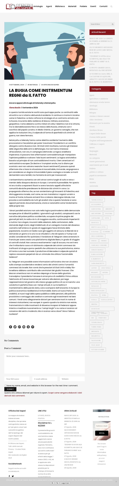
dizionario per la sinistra (99, 123)
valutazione (96, 340)
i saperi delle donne (97, 133)
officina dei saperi (98, 281)
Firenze (104, 241)
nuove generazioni (97, 161)
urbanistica (95, 336)
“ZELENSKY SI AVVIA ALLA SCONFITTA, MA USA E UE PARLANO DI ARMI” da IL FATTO (73, 448)
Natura (105, 272)
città (107, 218)
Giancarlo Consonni (99, 245)
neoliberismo (96, 277)
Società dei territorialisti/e (97, 309)
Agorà (91, 95)
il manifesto (96, 259)
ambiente (108, 209)
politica (94, 295)
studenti (104, 313)
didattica (95, 222)
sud (92, 318)
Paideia (92, 168)
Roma (91, 179)
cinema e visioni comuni (99, 116)
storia (93, 313)
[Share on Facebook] (10, 327)
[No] (116, 481)
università (93, 186)
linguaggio (93, 151)
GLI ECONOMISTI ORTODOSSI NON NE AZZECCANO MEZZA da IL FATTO (100, 50)
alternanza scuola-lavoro (99, 102)
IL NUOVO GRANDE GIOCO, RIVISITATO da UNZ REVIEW (72, 462)
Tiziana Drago (96, 322)
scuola (94, 300)
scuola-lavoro (106, 300)
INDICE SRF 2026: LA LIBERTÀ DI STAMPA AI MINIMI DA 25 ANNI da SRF (101, 41)
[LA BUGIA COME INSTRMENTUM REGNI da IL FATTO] (44, 51)
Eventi (92, 126)
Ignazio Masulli (97, 250)
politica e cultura (96, 172)
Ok (52, 483)
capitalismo (95, 218)
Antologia (93, 106)
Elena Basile (15, 107)
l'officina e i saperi (96, 144)
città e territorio (95, 120)
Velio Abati (95, 345)
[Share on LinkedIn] (23, 327)
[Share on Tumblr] (28, 327)
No (57, 483)
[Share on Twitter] (15, 327)
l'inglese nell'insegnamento (100, 140)
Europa (94, 241)
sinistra (92, 182)
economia (106, 231)
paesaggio (95, 286)
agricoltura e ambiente (98, 99)
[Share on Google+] (19, 327)
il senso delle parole (97, 137)
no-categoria (94, 158)
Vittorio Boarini (97, 349)
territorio (102, 318)
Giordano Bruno (96, 130)
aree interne (96, 213)
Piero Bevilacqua (97, 290)
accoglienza (96, 204)
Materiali (34, 85)
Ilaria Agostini (97, 254)
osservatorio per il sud (98, 165)
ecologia (94, 231)
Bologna (92, 113)
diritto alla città (98, 227)
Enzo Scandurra (97, 236)
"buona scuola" (97, 200)
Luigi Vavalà (106, 268)
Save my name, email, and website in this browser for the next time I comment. (42, 385)
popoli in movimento (97, 175)
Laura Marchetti (97, 263)
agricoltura (96, 209)
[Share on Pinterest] (32, 327)
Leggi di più (65, 483)
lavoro (92, 147)
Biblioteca (93, 109)
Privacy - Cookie (14, 449)
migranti (94, 272)
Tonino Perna (96, 327)
